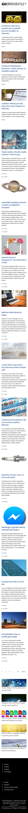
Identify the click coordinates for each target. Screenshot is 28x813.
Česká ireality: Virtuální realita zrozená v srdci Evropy (14, 153)
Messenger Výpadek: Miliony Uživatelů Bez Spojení (13, 528)
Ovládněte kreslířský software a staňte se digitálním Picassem (14, 205)
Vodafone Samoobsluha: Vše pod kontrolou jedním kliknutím (14, 422)
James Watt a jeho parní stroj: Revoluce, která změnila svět (14, 367)
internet (3, 46)
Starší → (24, 671)
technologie (4, 173)
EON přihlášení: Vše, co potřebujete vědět (11, 635)
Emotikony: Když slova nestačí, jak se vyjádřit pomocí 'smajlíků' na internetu (11, 30)
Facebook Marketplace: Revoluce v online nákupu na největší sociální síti (14, 68)
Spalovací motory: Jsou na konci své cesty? (13, 476)
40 (18, 671)
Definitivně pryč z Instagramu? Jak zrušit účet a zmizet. (14, 260)
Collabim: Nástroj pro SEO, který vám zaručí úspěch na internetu (13, 106)
